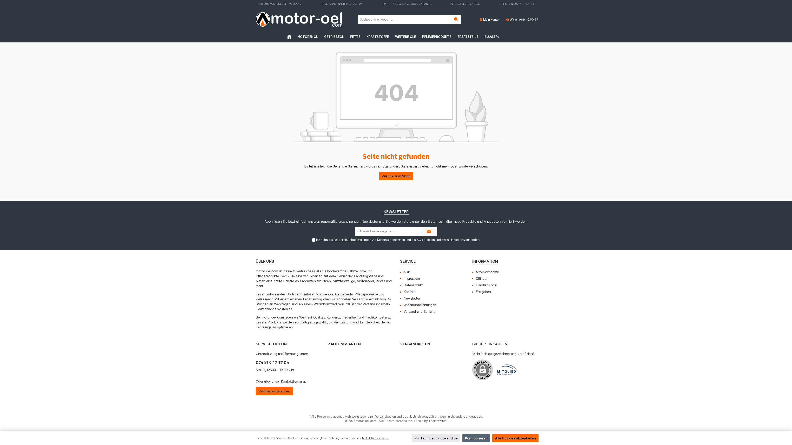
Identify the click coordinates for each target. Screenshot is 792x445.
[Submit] (429, 231)
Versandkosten (385, 416)
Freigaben (483, 292)
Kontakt (410, 292)
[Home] (292, 36)
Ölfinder (482, 278)
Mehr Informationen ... (375, 438)
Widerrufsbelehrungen (420, 305)
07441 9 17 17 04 (272, 362)
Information (485, 261)
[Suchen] (456, 19)
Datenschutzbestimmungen (352, 239)
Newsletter (412, 298)
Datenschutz (413, 285)
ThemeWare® (438, 421)
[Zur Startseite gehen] (299, 19)
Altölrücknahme (487, 272)
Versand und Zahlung (419, 311)
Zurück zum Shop (396, 176)
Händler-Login (486, 285)
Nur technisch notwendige (436, 438)
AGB (420, 239)
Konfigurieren (476, 438)
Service (408, 261)
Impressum (412, 278)
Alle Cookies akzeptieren (515, 438)
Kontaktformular (293, 381)
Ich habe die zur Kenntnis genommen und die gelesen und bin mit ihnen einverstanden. (398, 239)
